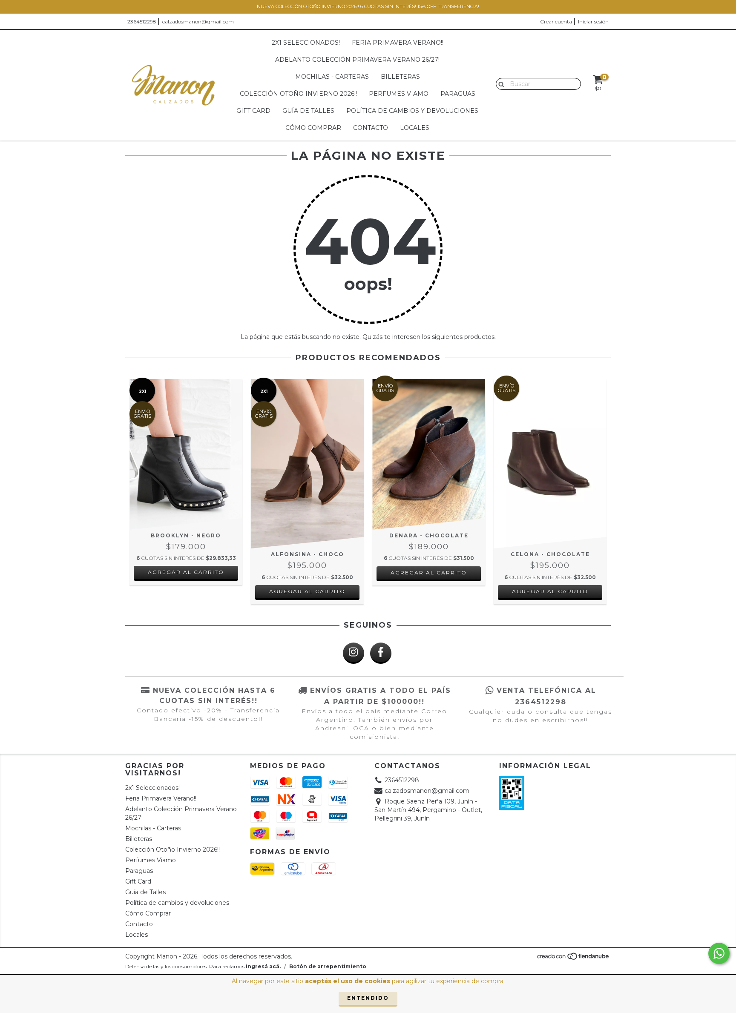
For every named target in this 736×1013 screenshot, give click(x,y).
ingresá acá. (263, 966)
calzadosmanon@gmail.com (198, 21)
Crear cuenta (556, 21)
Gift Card (253, 111)
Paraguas (457, 94)
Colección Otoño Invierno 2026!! (298, 94)
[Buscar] (499, 83)
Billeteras (400, 76)
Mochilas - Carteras (332, 76)
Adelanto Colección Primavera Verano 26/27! (357, 59)
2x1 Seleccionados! (306, 42)
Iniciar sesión (593, 21)
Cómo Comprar (313, 128)
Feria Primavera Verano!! (397, 42)
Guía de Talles (308, 111)
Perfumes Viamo (398, 94)
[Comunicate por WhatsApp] (719, 953)
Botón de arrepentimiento (327, 966)
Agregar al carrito (186, 572)
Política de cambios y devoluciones (412, 111)
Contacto (370, 128)
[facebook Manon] (380, 653)
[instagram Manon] (353, 653)
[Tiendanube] (573, 958)
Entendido (368, 998)
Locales (414, 128)
